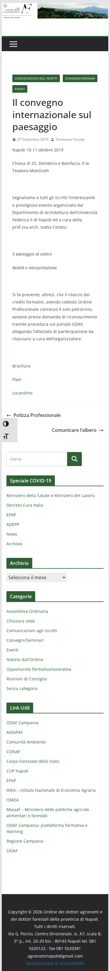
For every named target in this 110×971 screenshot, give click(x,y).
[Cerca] (74, 459)
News (11, 534)
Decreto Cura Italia (24, 505)
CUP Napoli (17, 771)
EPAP (11, 515)
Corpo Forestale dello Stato (32, 761)
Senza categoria (22, 688)
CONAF (13, 751)
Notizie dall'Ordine (24, 659)
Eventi (20, 89)
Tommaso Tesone (70, 139)
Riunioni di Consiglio (26, 679)
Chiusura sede (20, 621)
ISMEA (12, 800)
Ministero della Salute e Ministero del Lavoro (50, 495)
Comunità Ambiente (26, 742)
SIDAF (12, 850)
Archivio (14, 543)
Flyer (17, 379)
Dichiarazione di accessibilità (55, 963)
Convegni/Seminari (80, 78)
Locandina (22, 393)
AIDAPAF (14, 732)
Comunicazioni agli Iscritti (36, 78)
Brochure (21, 366)
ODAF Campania (22, 722)
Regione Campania (24, 841)
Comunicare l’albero (74, 430)
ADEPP (12, 524)
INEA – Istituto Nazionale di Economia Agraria (51, 790)
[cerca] (36, 459)
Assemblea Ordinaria (27, 611)
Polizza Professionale (37, 415)
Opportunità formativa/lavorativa (38, 669)
